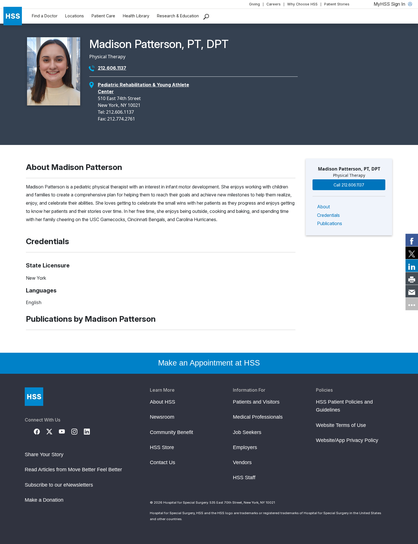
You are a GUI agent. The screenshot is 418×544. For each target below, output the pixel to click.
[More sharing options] (411, 304)
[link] (411, 240)
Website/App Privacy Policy (347, 440)
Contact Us (162, 462)
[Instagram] (77, 431)
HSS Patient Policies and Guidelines (344, 406)
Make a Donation (44, 500)
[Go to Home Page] (34, 396)
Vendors (242, 462)
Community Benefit (171, 432)
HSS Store (162, 447)
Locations (74, 15)
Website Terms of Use (341, 425)
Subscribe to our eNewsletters (59, 485)
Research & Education (178, 15)
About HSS (162, 402)
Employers (245, 447)
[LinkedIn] (90, 431)
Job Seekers (247, 432)
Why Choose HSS (302, 4)
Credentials (328, 215)
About (323, 206)
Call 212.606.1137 (349, 184)
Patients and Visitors (256, 402)
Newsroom (162, 417)
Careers (273, 4)
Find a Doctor (44, 15)
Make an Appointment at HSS (209, 363)
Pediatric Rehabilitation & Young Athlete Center (143, 88)
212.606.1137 (112, 68)
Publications (329, 223)
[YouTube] (65, 431)
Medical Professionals (258, 417)
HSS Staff (244, 477)
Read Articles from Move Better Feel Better (73, 469)
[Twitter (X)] (52, 431)
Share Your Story (44, 454)
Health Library (136, 15)
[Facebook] (40, 431)
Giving (254, 4)
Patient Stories (336, 4)
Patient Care (103, 15)
